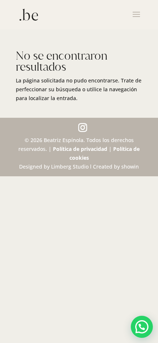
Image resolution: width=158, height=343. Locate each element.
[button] (142, 327)
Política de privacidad (80, 148)
